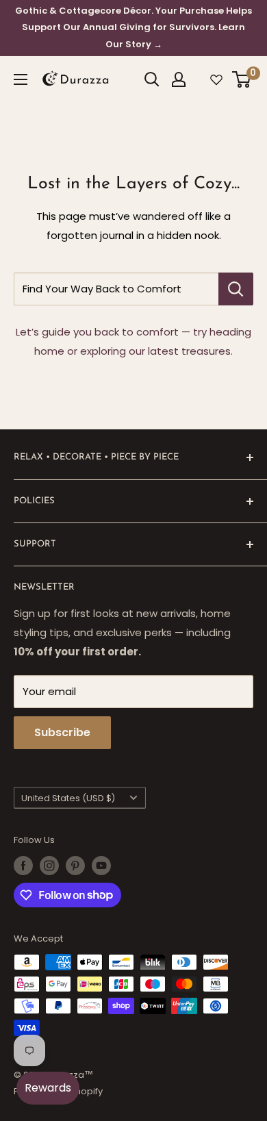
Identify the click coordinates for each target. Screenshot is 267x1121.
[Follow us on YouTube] (101, 865)
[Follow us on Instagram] (49, 865)
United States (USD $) (68, 798)
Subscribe (62, 732)
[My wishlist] (216, 79)
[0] (242, 79)
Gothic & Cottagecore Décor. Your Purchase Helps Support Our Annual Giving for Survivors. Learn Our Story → (133, 27)
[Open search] (152, 79)
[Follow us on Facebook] (23, 865)
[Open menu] (20, 79)
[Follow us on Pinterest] (75, 865)
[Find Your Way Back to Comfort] (235, 289)
